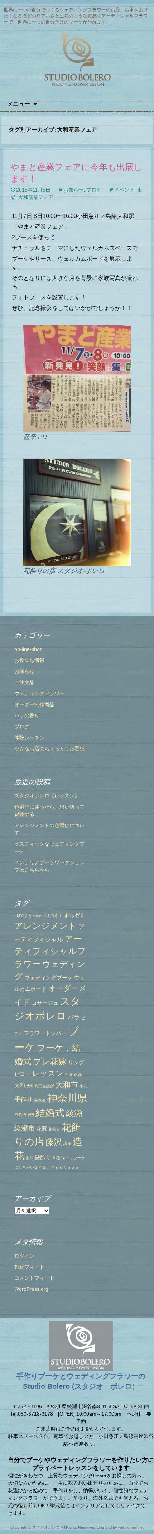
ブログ (93, 190)
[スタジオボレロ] (77, 60)
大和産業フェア (35, 197)
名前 (78, 1074)
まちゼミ (74, 915)
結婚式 (49, 1112)
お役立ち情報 (29, 660)
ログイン (24, 1256)
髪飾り (43, 1157)
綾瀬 (74, 1113)
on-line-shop (28, 649)
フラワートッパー (45, 1033)
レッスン (47, 1073)
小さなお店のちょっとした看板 (49, 748)
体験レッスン (29, 737)
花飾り (54, 1129)
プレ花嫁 (50, 1061)
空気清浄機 (24, 1114)
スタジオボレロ (46, 1527)
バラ (74, 1017)
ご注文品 (24, 682)
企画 (69, 1074)
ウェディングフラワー (39, 693)
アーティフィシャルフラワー (50, 951)
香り (29, 1158)
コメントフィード (34, 1278)
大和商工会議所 (40, 1086)
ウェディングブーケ (48, 977)
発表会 (40, 1100)
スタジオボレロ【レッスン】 (47, 796)
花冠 (41, 1129)
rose (37, 915)
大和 (19, 1086)
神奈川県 (67, 1098)
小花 (83, 1086)
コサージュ (45, 1003)
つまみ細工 (52, 915)
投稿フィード (29, 1267)
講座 (67, 1143)
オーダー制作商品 (34, 704)
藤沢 (53, 1142)
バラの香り (26, 715)
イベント (124, 190)
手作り (23, 1099)
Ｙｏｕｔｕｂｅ (65, 1167)
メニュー (18, 103)
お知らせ (73, 190)
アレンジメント (45, 926)
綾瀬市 (24, 1128)
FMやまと (23, 915)
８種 (56, 1158)
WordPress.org (31, 1289)
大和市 (67, 1085)
